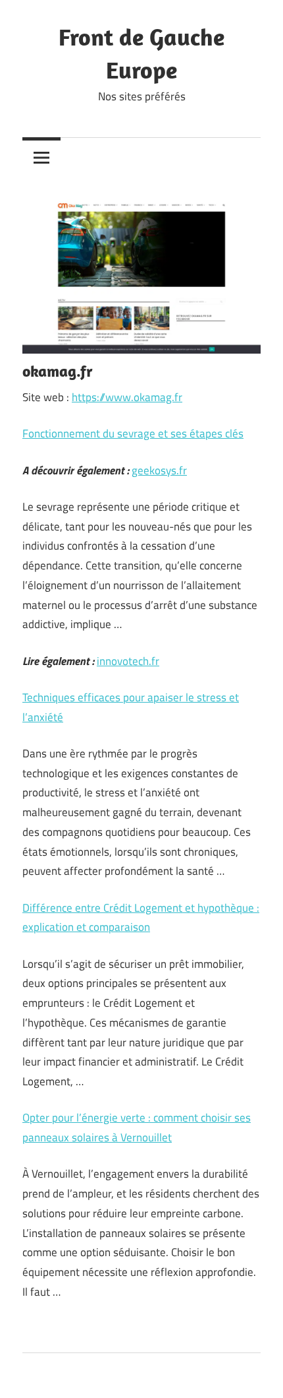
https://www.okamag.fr (127, 397)
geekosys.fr (159, 470)
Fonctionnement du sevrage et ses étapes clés (133, 433)
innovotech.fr (128, 661)
